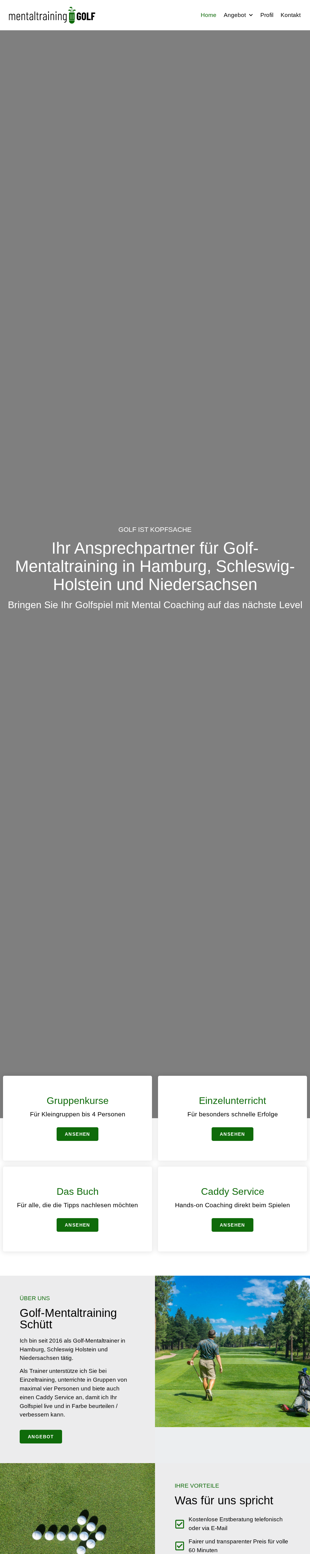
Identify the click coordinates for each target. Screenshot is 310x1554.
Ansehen (77, 1134)
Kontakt (291, 15)
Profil (266, 15)
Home (208, 15)
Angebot (235, 15)
